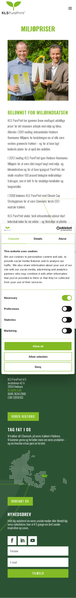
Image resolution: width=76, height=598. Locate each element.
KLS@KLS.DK (15, 390)
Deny (38, 366)
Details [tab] (38, 238)
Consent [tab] (13, 238)
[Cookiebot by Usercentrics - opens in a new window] (56, 229)
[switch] (67, 309)
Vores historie (23, 416)
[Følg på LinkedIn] (22, 540)
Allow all (38, 346)
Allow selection (38, 356)
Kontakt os (20, 501)
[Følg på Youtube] (32, 540)
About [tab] (62, 238)
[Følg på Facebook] (12, 540)
